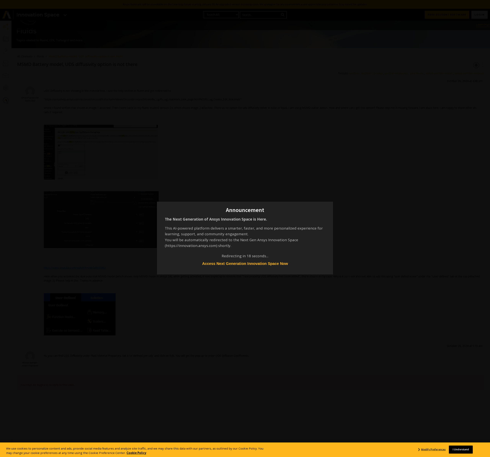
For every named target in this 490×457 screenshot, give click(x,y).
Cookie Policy (136, 453)
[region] (245, 449)
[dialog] (245, 228)
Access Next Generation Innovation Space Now (245, 263)
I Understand (461, 449)
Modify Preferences (433, 449)
